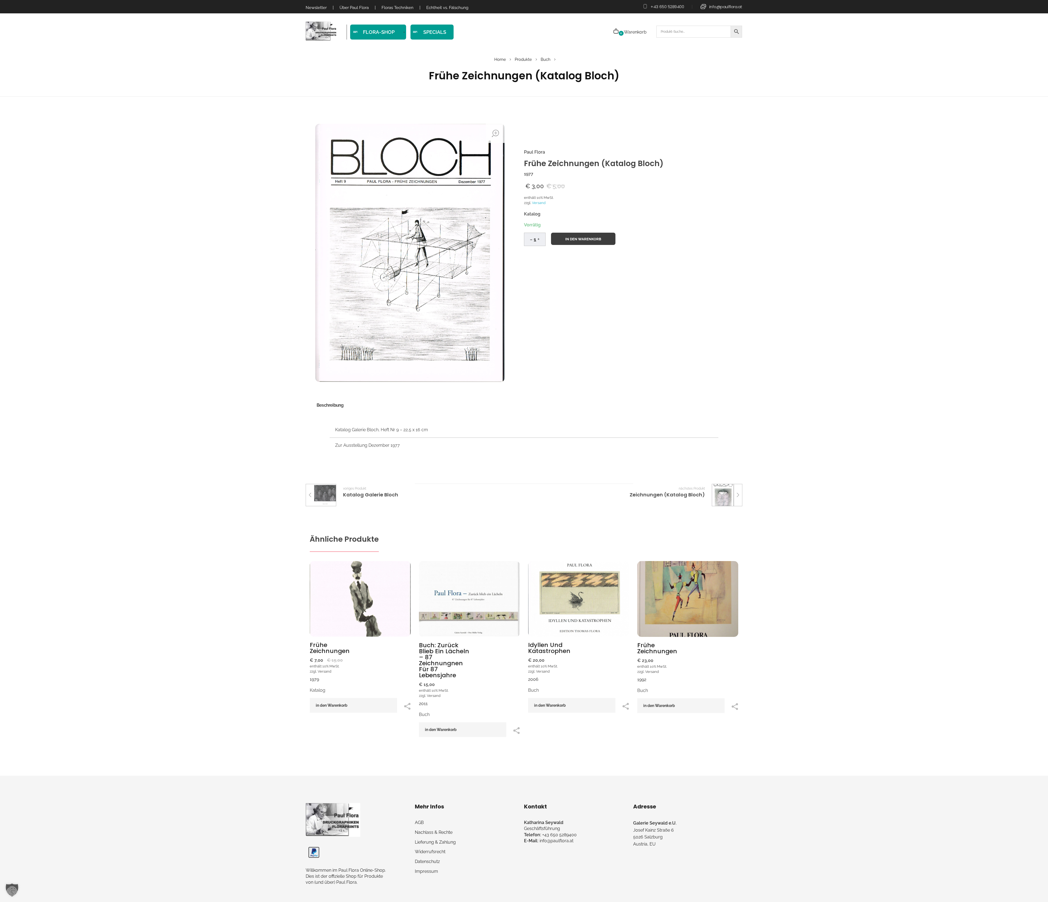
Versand (539, 203)
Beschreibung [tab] (330, 405)
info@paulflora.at (725, 7)
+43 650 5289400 (667, 7)
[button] (538, 238)
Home (500, 59)
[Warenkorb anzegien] (616, 31)
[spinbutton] (534, 239)
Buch (545, 59)
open (495, 133)
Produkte (523, 59)
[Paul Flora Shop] (321, 31)
